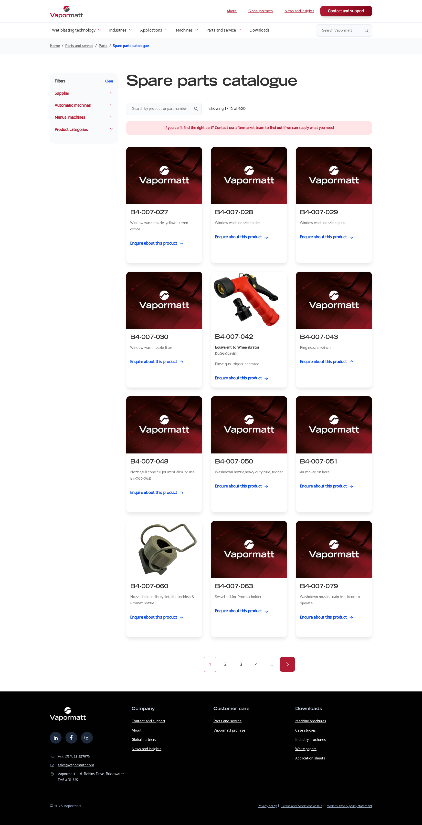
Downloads (260, 30)
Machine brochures (310, 721)
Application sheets (310, 758)
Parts (103, 46)
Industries (118, 30)
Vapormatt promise (229, 730)
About (232, 11)
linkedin (56, 738)
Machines (184, 30)
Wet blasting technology (73, 30)
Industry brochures (310, 739)
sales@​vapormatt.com (76, 765)
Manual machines (70, 117)
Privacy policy (267, 806)
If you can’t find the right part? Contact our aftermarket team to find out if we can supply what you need (249, 127)
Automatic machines (73, 105)
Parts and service (221, 30)
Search (366, 30)
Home (55, 46)
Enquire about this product (153, 243)
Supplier (62, 93)
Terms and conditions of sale (301, 806)
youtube (87, 738)
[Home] (67, 11)
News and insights (299, 11)
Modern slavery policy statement (349, 806)
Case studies (305, 730)
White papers (305, 749)
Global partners (260, 11)
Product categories (71, 130)
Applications (151, 30)
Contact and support (346, 11)
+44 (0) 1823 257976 (74, 756)
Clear (109, 81)
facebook (71, 738)
